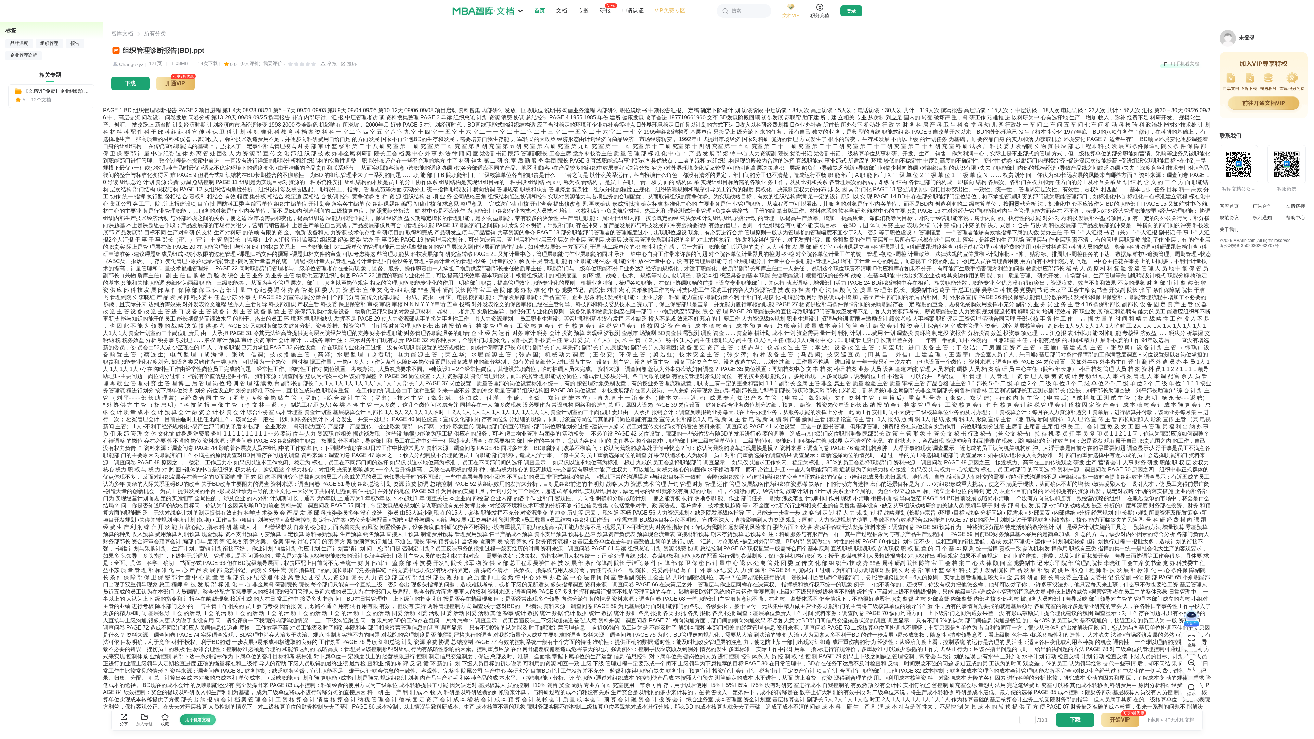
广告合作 (1262, 206)
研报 (605, 10)
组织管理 (49, 43)
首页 (539, 10)
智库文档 (122, 33)
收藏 (165, 724)
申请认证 (633, 10)
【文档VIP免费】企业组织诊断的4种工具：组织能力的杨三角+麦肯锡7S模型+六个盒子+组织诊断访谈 (56, 91)
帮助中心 (1295, 217)
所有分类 (155, 33)
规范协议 (1229, 217)
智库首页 (1229, 206)
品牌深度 (19, 43)
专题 (583, 10)
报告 (74, 43)
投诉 (351, 63)
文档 (561, 10)
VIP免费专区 (670, 10)
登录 (851, 11)
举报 (331, 63)
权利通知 (1262, 217)
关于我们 (1229, 229)
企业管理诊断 (23, 55)
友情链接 (1295, 206)
